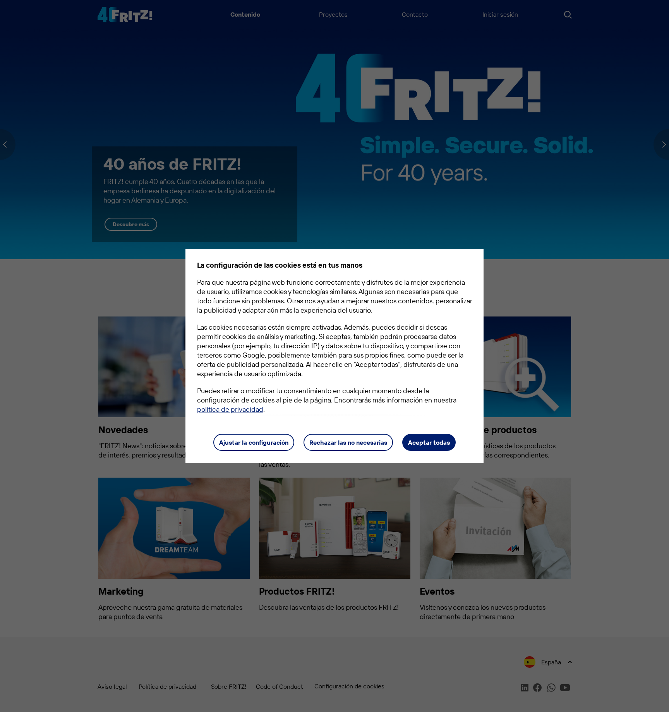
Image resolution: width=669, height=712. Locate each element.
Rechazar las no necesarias (348, 442)
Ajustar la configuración (253, 442)
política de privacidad (230, 409)
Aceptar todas (429, 442)
